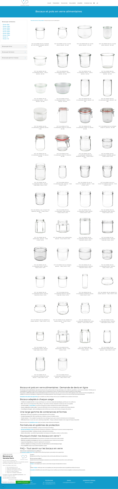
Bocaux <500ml (6, 33)
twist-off (28, 452)
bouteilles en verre (34, 422)
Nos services (64, 3)
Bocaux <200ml (6, 28)
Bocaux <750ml (6, 35)
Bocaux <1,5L (6, 38)
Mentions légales (89, 482)
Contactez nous (88, 3)
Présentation (56, 3)
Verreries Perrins (34, 20)
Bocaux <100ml (6, 26)
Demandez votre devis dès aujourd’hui (29, 396)
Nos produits (72, 3)
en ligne (35, 467)
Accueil (49, 3)
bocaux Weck (32, 405)
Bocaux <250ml (6, 29)
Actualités (79, 3)
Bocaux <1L (5, 37)
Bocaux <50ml (6, 24)
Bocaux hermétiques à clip (27, 429)
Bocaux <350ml (6, 31)
